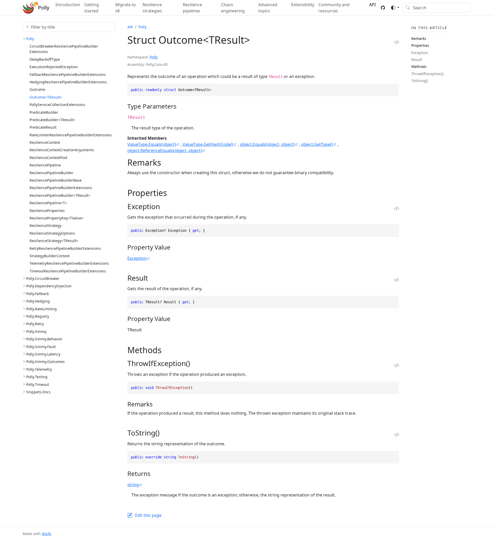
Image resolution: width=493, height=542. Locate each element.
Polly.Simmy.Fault (41, 346)
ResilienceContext (45, 142)
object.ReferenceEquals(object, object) (164, 150)
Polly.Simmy (36, 331)
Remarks (418, 38)
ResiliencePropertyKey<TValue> (56, 218)
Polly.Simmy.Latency (43, 354)
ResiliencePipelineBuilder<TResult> (60, 195)
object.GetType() (317, 144)
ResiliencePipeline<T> (48, 202)
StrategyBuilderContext (50, 255)
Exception (136, 258)
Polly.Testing (37, 376)
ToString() (419, 80)
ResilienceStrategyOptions (52, 233)
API (130, 26)
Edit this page (148, 515)
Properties (420, 45)
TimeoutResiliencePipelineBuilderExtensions (68, 271)
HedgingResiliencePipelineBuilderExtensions (68, 81)
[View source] (396, 42)
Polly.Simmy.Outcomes (45, 361)
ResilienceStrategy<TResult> (54, 240)
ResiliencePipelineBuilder (51, 172)
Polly (30, 38)
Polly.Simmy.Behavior (44, 338)
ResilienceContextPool (48, 157)
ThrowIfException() (427, 73)
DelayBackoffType (45, 59)
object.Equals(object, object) (267, 144)
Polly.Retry (35, 323)
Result (416, 59)
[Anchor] (181, 106)
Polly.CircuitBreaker (43, 278)
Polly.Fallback (37, 293)
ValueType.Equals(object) (151, 144)
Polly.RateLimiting (41, 308)
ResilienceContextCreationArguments (62, 149)
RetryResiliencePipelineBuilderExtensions (65, 248)
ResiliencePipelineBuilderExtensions (61, 187)
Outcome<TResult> (46, 97)
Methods (418, 66)
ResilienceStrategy (45, 225)
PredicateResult (43, 127)
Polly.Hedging (38, 301)
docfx (46, 533)
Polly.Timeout (37, 384)
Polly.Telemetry (39, 369)
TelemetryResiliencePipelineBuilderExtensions (69, 263)
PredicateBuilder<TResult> (52, 119)
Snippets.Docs (38, 391)
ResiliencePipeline (45, 165)
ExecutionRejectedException (54, 66)
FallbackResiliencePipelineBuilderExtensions (68, 74)
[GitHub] (383, 7)
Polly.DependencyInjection (49, 285)
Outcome (37, 89)
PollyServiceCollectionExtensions (57, 104)
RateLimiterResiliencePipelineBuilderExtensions (71, 134)
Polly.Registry (37, 316)
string (133, 484)
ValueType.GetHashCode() (208, 144)
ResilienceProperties (47, 210)
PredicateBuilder (44, 112)
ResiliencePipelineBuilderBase (56, 180)
